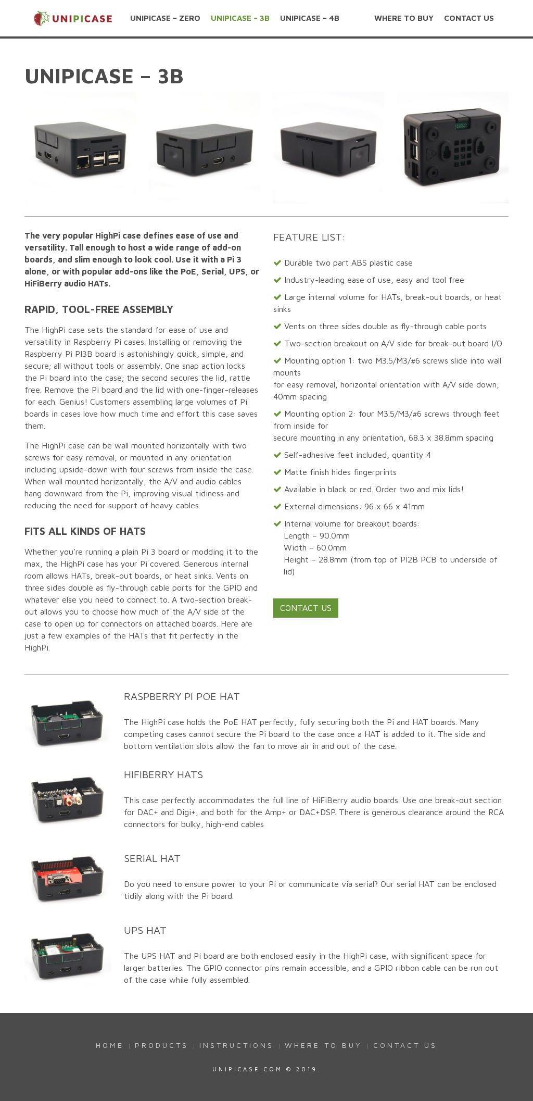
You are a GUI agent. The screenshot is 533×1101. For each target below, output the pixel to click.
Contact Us (469, 18)
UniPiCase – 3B (240, 18)
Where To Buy (404, 18)
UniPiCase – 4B (309, 18)
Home (110, 1045)
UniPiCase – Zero (165, 18)
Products (161, 1045)
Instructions (236, 1045)
